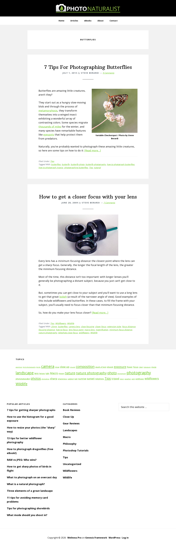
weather (128, 379)
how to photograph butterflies (120, 164)
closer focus (100, 326)
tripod (115, 378)
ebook (110, 367)
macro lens (89, 329)
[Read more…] (92, 150)
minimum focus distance (120, 329)
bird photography (29, 367)
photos (36, 378)
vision (122, 379)
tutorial (97, 167)
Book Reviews (71, 410)
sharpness (62, 379)
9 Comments (108, 73)
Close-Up (68, 416)
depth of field (100, 367)
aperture (19, 367)
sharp (53, 378)
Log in (125, 537)
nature (70, 373)
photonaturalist (23, 378)
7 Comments (109, 202)
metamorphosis (47, 110)
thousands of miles (49, 126)
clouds (72, 367)
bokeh (63, 296)
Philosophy (69, 443)
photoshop (45, 379)
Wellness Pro (74, 537)
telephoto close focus (68, 332)
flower (130, 367)
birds (38, 367)
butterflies (56, 164)
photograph (121, 374)
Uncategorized (72, 464)
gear (141, 367)
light (47, 373)
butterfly (66, 164)
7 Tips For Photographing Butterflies (88, 67)
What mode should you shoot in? (27, 515)
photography (139, 372)
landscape (25, 372)
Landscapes (70, 430)
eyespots (48, 134)
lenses (42, 373)
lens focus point (76, 329)
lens (36, 373)
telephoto (99, 378)
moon (61, 373)
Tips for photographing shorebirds (28, 508)
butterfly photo (77, 164)
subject (71, 379)
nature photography (47, 332)
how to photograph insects (50, 167)
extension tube (114, 326)
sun (76, 378)
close (57, 367)
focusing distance (46, 329)
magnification (102, 329)
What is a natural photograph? (26, 484)
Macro (54, 373)
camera (47, 366)
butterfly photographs (96, 164)
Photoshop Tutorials (75, 450)
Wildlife (70, 323)
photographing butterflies (76, 167)
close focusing (87, 326)
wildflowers (84, 332)
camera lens (74, 326)
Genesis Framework (96, 537)
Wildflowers (60, 323)
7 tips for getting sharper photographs (31, 410)
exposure (120, 367)
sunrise (82, 378)
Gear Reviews (71, 423)
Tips (52, 161)
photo (112, 373)
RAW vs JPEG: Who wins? (22, 459)
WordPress (114, 537)
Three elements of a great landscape (30, 490)
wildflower (139, 379)
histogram (147, 367)
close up (64, 366)
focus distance (128, 326)
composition (85, 366)
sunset (91, 378)
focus (135, 367)
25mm (54, 326)
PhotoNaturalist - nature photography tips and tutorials (88, 8)
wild (133, 379)
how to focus (62, 329)
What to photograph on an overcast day (32, 477)
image (153, 367)
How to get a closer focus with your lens (88, 197)
